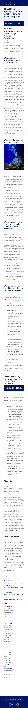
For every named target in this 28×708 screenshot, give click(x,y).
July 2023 (7, 656)
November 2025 (9, 606)
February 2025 (8, 623)
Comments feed (9, 690)
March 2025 (8, 621)
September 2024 (9, 633)
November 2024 (9, 629)
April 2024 (7, 643)
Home (12, 22)
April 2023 (7, 660)
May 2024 (7, 641)
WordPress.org (8, 692)
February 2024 (8, 647)
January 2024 (8, 649)
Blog (6, 677)
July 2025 (7, 614)
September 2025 (9, 610)
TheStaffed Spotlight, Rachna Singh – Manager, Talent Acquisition (13, 34)
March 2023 (8, 662)
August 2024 (8, 635)
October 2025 (8, 608)
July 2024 (7, 637)
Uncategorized (18, 22)
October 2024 (8, 631)
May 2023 (7, 658)
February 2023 (8, 664)
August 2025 (8, 612)
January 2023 (8, 666)
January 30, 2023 (8, 28)
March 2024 (8, 645)
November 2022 (9, 670)
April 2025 (7, 620)
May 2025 (7, 618)
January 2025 (8, 625)
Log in (6, 686)
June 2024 (7, 639)
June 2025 (7, 616)
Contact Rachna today (12, 530)
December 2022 (8, 668)
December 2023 (8, 650)
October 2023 (8, 652)
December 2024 (8, 627)
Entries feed (8, 688)
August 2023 (8, 654)
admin (10, 40)
